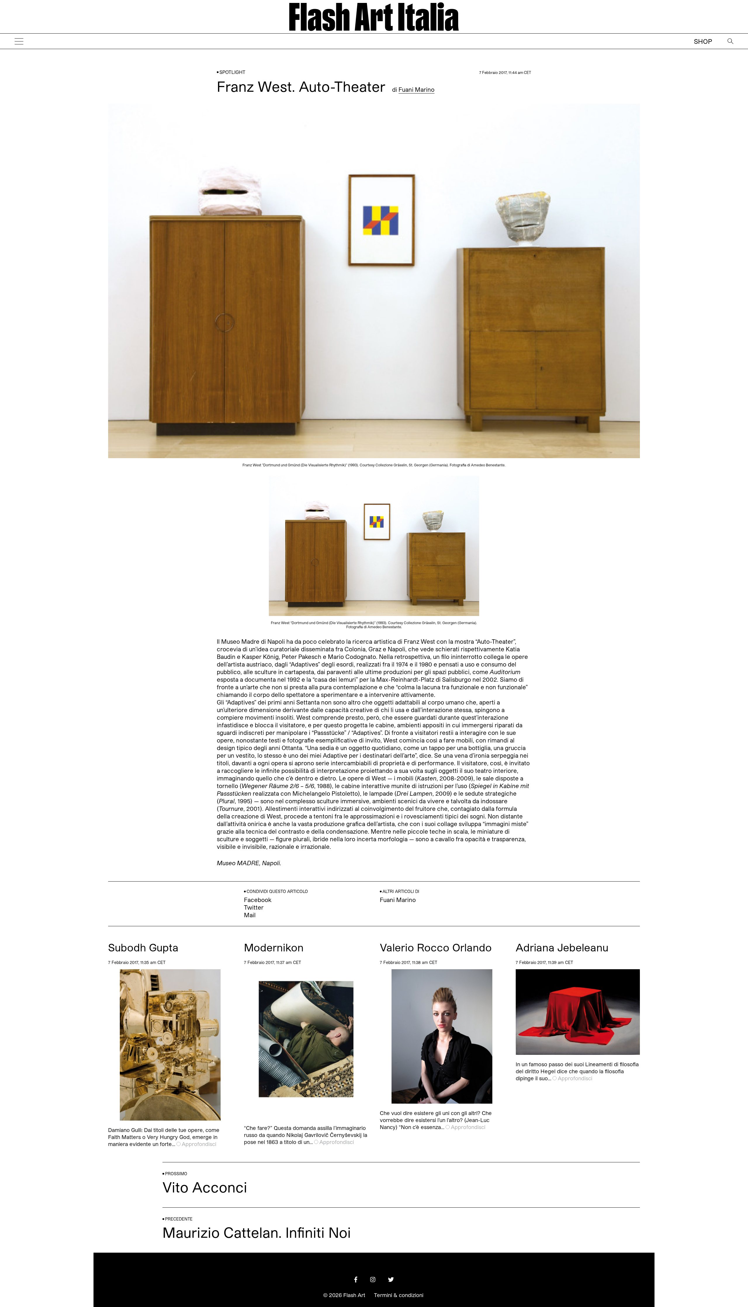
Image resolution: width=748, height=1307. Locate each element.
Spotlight (232, 72)
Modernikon (274, 947)
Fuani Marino (416, 89)
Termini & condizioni (398, 1295)
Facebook (257, 899)
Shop (703, 41)
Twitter (254, 907)
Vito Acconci (204, 1186)
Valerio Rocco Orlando (436, 947)
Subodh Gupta (143, 947)
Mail (250, 914)
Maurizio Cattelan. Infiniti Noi (256, 1232)
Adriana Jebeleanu (562, 947)
